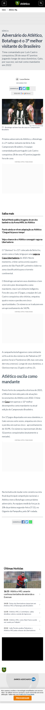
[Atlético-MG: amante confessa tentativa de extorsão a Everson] (22, 579)
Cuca (7, 401)
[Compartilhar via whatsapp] (27, 88)
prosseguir (22, 698)
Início (4, 10)
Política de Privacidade (26, 694)
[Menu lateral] (4, 3)
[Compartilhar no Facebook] (20, 89)
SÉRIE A (5, 31)
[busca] (41, 3)
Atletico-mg (13, 10)
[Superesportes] (17, 3)
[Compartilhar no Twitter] (24, 89)
